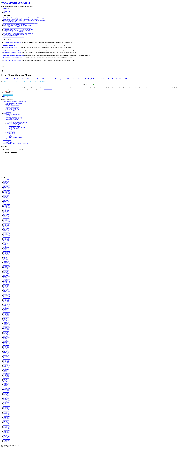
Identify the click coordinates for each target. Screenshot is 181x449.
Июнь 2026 (6, 182)
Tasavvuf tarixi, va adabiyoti (15, 118)
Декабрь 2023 (6, 219)
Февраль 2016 (6, 337)
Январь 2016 (6, 338)
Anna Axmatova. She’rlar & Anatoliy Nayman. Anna (15, 34)
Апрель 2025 (6, 199)
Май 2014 (5, 364)
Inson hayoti (12, 133)
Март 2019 (5, 290)
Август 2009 (6, 417)
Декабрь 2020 (6, 263)
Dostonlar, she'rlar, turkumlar (12, 107)
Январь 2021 (6, 262)
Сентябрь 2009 (6, 416)
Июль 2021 (6, 254)
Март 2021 (5, 259)
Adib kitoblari (9, 104)
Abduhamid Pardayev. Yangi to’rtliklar (12, 26)
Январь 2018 (6, 308)
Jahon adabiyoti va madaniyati (13, 121)
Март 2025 (5, 200)
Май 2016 (5, 333)
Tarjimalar (8, 112)
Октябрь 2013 (6, 373)
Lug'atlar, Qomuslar (13, 135)
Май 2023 (5, 226)
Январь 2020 (6, 277)
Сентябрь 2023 (6, 223)
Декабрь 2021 (6, 248)
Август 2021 (6, 253)
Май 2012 (5, 394)
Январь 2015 (6, 353)
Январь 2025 (6, 202)
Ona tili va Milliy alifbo (14, 124)
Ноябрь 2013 (6, 371)
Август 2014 (6, 360)
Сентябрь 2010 (6, 407)
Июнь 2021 (6, 256)
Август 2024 (6, 209)
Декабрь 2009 (6, 412)
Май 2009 (5, 421)
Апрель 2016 (6, 334)
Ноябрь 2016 (6, 326)
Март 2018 (5, 305)
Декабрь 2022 (6, 233)
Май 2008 (5, 435)
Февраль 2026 (6, 187)
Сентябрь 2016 (6, 328)
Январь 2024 (6, 218)
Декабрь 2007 (6, 441)
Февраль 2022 (6, 246)
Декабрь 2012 (6, 385)
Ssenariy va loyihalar (11, 110)
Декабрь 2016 (6, 324)
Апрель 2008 (6, 436)
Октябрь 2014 (6, 357)
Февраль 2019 (6, 291)
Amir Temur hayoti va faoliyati (13, 115)
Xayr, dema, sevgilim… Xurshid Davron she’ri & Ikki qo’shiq (17, 30)
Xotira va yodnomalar (14, 128)
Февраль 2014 (6, 367)
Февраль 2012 (6, 398)
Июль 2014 (6, 361)
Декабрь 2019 (6, 279)
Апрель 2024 (6, 214)
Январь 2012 (6, 399)
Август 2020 (6, 268)
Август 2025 (6, 195)
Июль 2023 (6, 225)
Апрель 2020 (6, 273)
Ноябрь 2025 (6, 191)
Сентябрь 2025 (6, 193)
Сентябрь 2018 (6, 298)
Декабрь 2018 (6, 294)
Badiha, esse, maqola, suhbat (12, 105)
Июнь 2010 (6, 408)
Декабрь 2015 (6, 340)
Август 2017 (6, 314)
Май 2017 (5, 318)
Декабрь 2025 (6, 190)
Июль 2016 (6, 331)
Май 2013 (5, 379)
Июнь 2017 (6, 317)
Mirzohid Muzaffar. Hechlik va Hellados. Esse (13, 21)
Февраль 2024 (6, 216)
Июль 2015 (6, 346)
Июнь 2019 (6, 286)
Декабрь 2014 (6, 355)
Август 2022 (6, 238)
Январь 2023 (6, 232)
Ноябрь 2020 (6, 265)
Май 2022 (5, 242)
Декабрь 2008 (6, 426)
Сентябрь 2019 (6, 282)
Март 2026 (5, 186)
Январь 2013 (6, 384)
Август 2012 (6, 390)
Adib (5, 81)
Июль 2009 (6, 418)
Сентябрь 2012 (6, 389)
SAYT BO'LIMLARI (8, 95)
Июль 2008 (6, 432)
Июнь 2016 (6, 332)
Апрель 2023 (6, 228)
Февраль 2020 (6, 276)
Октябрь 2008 (6, 428)
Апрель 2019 (6, 289)
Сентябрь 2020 (6, 267)
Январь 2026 (6, 188)
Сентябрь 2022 (6, 237)
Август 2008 (6, 431)
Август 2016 (6, 329)
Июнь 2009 (6, 420)
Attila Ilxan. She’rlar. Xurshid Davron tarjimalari (14, 24)
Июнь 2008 (6, 434)
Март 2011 (5, 404)
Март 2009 (5, 422)
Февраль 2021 (6, 261)
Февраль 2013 (6, 383)
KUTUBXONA (7, 113)
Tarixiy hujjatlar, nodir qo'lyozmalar (17, 127)
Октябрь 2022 (6, 235)
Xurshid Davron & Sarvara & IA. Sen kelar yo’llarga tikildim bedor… (19, 29)
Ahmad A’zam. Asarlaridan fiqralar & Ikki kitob (14, 31)
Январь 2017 (6, 323)
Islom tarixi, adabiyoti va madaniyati (15, 81)
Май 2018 (5, 303)
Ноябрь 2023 (6, 220)
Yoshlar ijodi (12, 131)
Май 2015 (5, 348)
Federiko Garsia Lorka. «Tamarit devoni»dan (13, 37)
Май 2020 (5, 272)
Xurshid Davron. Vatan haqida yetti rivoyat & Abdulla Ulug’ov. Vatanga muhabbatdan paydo (24, 17)
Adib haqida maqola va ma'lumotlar (14, 103)
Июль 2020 (6, 270)
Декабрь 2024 (6, 204)
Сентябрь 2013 (6, 374)
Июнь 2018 (6, 301)
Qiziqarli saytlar (6, 11)
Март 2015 (5, 351)
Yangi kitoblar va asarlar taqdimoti (16, 129)
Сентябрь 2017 (6, 313)
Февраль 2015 (6, 352)
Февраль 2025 (6, 201)
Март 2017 (5, 320)
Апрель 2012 (6, 395)
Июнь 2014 (6, 362)
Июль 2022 (6, 239)
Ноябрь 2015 (6, 341)
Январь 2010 (6, 411)
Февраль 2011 (6, 406)
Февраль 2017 (6, 322)
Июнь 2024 (6, 211)
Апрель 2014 (6, 365)
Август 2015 (6, 345)
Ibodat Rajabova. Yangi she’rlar (10, 35)
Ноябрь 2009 (6, 413)
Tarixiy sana (9, 142)
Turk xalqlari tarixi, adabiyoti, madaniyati (18, 122)
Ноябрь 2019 (6, 280)
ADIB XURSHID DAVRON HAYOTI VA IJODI (14, 101)
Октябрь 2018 (6, 296)
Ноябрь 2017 (6, 310)
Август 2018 (6, 299)
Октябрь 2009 (6, 414)
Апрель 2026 (6, 185)
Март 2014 (5, 366)
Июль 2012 (6, 392)
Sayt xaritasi (6, 10)
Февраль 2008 (6, 439)
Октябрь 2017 (6, 312)
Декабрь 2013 (6, 370)
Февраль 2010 (6, 409)
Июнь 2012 (6, 393)
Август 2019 (6, 284)
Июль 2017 (6, 315)
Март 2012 (5, 397)
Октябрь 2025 (6, 192)
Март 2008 (5, 437)
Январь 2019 (6, 293)
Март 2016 (5, 336)
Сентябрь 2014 (6, 359)
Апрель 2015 (6, 350)
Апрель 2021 (6, 258)
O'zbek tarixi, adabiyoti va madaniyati (14, 123)
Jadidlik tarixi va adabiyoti (12, 119)
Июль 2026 (6, 181)
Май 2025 (5, 197)
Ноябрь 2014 (6, 356)
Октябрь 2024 (6, 206)
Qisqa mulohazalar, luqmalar (12, 109)
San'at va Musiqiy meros (14, 126)
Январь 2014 (6, 369)
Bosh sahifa (6, 8)
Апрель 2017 (6, 319)
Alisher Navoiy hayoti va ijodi (13, 114)
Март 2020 (5, 275)
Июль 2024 (6, 210)
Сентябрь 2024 (6, 207)
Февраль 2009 (6, 423)
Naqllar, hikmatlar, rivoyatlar (15, 137)
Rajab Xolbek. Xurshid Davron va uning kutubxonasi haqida (17, 25)
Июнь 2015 (6, 347)
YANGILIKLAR (7, 140)
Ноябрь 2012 (6, 387)
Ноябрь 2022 (6, 234)
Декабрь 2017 (6, 309)
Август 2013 (6, 375)
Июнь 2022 (6, 240)
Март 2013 (5, 381)
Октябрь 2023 (6, 221)
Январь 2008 (6, 440)
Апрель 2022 (6, 243)
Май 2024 (5, 212)
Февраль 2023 (6, 230)
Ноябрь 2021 (6, 249)
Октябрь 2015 (6, 342)
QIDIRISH (5, 96)
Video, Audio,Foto (34, 81)
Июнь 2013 (6, 378)
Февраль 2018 (6, 306)
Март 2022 (5, 244)
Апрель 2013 (6, 380)
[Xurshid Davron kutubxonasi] (15, 2)
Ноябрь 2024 (6, 205)
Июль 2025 (6, 196)
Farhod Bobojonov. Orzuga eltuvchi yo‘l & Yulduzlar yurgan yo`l (18, 33)
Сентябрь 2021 (6, 252)
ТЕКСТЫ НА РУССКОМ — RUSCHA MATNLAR (15, 143)
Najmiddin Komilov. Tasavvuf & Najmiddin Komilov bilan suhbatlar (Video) (20, 23)
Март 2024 (5, 215)
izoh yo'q (46, 81)
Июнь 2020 (6, 271)
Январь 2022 (6, 247)
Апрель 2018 (6, 304)
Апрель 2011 (6, 403)
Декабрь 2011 (6, 401)
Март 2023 (5, 229)
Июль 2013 (6, 376)
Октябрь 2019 (6, 281)
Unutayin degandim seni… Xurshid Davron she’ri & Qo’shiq (17, 28)
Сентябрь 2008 (6, 430)
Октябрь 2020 (6, 266)
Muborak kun (27, 81)
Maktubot (11, 136)
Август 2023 (6, 224)
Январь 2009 (6, 425)
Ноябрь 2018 (6, 295)
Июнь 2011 (6, 402)
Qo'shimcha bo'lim (10, 132)
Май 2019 (5, 287)
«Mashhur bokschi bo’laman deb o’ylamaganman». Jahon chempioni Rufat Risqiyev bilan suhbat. (25, 20)
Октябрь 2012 (6, 388)
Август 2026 (6, 179)
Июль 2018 (6, 300)
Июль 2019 (6, 285)
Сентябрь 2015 (6, 343)
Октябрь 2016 (6, 327)
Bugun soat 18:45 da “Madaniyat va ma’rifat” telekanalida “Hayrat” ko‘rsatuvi (20, 19)
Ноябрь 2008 (6, 427)
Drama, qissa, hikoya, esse (12, 108)
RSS (4, 12)
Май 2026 (5, 183)
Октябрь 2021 (6, 251)
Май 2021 (5, 257)
